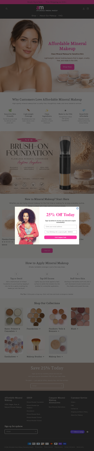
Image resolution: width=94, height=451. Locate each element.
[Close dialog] (77, 208)
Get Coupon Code (60, 237)
